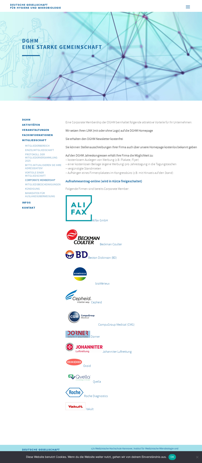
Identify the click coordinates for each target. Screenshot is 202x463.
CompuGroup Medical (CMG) (116, 325)
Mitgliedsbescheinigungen (43, 184)
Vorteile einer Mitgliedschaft (35, 174)
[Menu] (188, 7)
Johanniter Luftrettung (117, 352)
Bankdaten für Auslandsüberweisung (40, 194)
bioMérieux (102, 284)
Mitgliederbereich (37, 145)
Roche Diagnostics (96, 396)
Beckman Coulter (111, 244)
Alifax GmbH (100, 220)
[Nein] (197, 457)
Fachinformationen (37, 135)
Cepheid (96, 302)
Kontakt (28, 208)
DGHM (26, 120)
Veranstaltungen (35, 130)
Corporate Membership (40, 180)
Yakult (90, 409)
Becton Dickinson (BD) (102, 258)
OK (172, 456)
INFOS (26, 202)
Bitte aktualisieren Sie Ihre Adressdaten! (43, 166)
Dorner (95, 337)
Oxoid (87, 366)
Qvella (97, 382)
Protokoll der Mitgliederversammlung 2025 (41, 157)
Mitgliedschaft (34, 140)
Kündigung (32, 188)
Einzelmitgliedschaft (39, 150)
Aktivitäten (31, 125)
